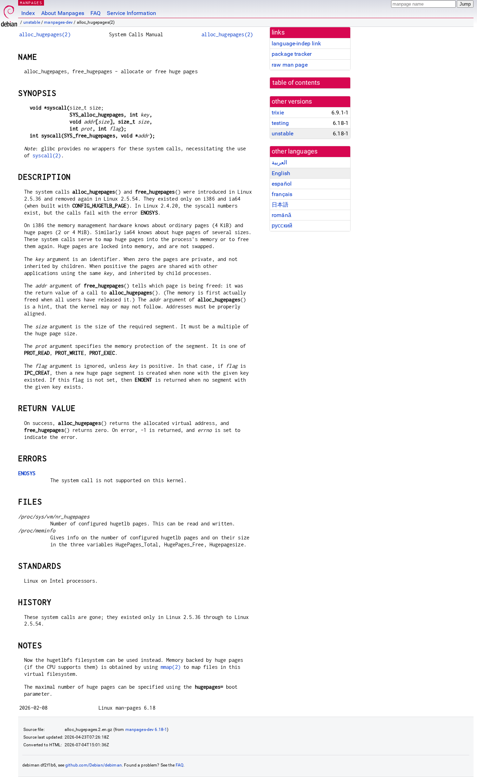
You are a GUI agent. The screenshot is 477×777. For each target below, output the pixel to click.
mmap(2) (171, 667)
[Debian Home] (9, 14)
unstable (31, 22)
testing (280, 123)
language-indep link (296, 43)
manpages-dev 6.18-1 (146, 729)
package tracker (291, 54)
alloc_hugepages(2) (45, 34)
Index (28, 13)
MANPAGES (31, 2)
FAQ (95, 13)
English (281, 173)
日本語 (280, 204)
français (282, 194)
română (281, 215)
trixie (278, 112)
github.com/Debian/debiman (93, 765)
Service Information (131, 13)
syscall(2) (46, 155)
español (282, 183)
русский (282, 225)
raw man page (290, 64)
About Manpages (62, 13)
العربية (279, 162)
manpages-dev (58, 22)
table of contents (296, 82)
